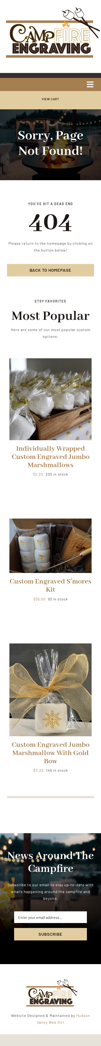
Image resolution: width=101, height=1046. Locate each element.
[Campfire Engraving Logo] (50, 7)
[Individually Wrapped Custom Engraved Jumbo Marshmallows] (50, 361)
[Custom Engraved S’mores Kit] (50, 521)
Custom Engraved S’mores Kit (50, 585)
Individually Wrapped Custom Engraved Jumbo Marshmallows (50, 457)
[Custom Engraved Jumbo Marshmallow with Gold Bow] (50, 646)
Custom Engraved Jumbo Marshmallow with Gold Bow (50, 753)
